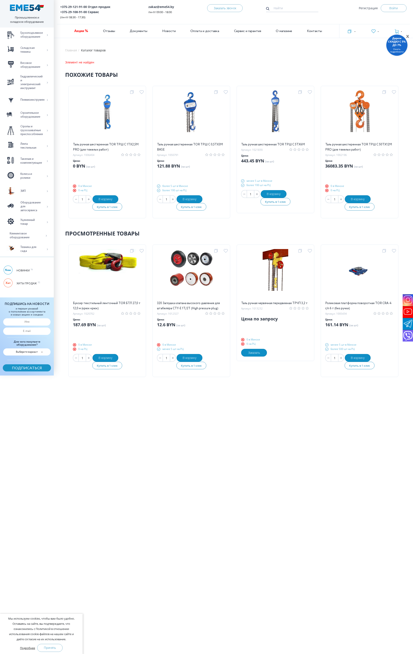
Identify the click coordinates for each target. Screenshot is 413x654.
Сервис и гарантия (247, 31)
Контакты (314, 31)
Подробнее (27, 648)
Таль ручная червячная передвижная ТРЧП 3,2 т (274, 303)
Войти (393, 8)
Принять (50, 648)
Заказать (254, 353)
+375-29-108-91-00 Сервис (79, 12)
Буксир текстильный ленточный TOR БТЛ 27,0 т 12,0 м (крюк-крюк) (106, 306)
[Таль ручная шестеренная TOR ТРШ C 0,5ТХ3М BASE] (191, 116)
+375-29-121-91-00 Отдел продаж (85, 7)
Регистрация (368, 8)
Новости (169, 31)
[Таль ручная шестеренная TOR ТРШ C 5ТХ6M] (275, 116)
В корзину (105, 199)
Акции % (81, 31)
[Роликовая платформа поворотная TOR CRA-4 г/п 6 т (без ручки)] (359, 275)
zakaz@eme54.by (161, 7)
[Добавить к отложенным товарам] (142, 92)
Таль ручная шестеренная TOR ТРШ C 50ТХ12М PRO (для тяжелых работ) (358, 147)
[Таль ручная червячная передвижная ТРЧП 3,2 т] (275, 275)
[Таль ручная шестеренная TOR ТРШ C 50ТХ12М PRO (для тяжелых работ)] (359, 116)
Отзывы (109, 31)
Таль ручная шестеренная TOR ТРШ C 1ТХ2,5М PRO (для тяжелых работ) (106, 147)
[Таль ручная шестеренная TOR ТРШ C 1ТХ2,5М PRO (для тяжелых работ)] (107, 116)
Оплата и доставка (204, 31)
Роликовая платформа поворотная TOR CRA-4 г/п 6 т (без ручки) (358, 306)
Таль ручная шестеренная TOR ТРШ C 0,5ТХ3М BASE (190, 147)
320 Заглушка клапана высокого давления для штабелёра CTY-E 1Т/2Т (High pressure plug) (188, 306)
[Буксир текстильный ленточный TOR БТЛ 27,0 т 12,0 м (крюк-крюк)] (107, 275)
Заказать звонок (225, 8)
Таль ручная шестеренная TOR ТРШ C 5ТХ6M (273, 144)
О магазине (284, 31)
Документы (138, 31)
